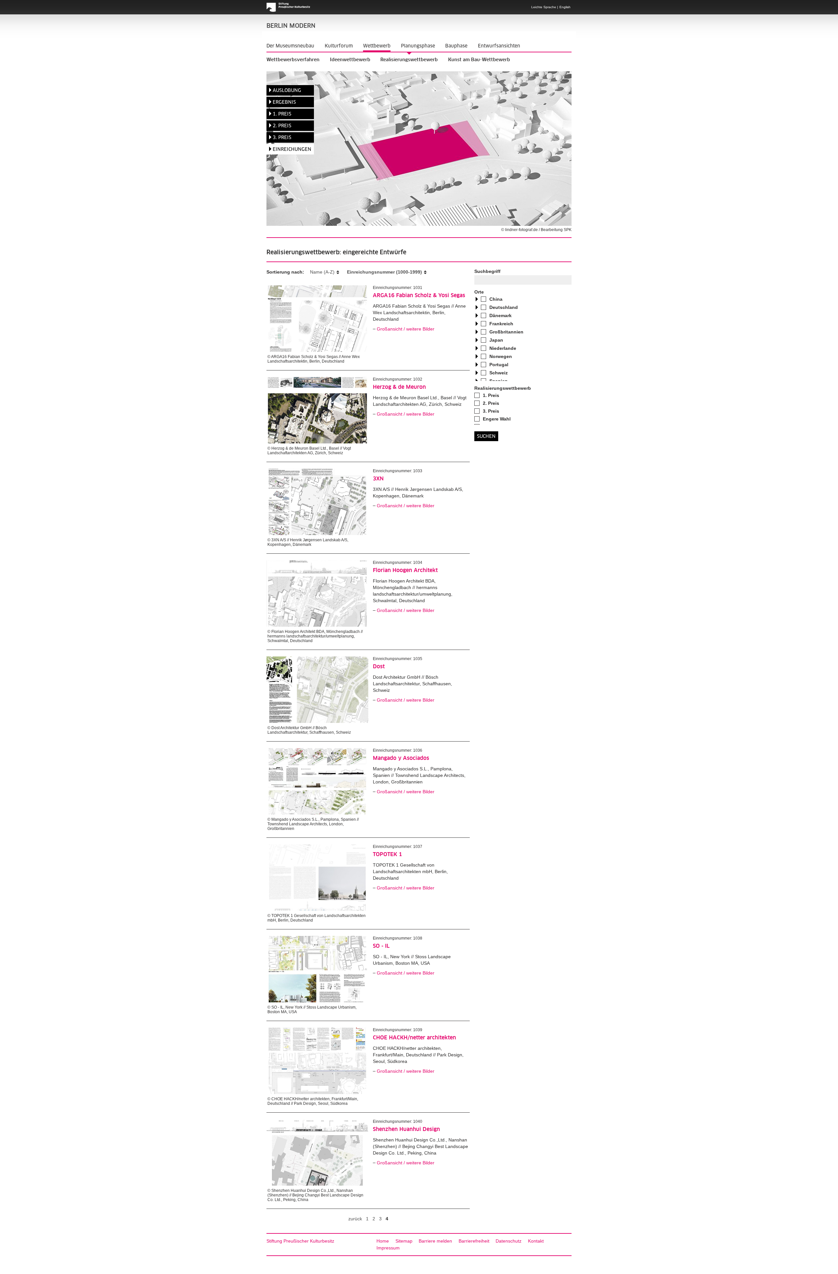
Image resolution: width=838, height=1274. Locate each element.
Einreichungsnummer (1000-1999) (384, 272)
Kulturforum (339, 46)
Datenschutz (508, 1241)
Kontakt (536, 1241)
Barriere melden (435, 1241)
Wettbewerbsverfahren (292, 60)
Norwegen (500, 356)
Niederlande (502, 348)
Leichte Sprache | (544, 7)
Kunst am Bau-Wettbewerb (479, 60)
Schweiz (498, 372)
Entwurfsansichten (499, 46)
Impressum (388, 1247)
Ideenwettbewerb (350, 60)
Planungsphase (418, 46)
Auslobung (287, 90)
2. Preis (282, 126)
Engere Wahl (497, 419)
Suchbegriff (487, 271)
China (495, 299)
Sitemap (403, 1241)
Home (382, 1241)
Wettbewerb (377, 46)
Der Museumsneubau (290, 46)
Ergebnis (284, 102)
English (565, 7)
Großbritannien (506, 331)
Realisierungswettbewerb (409, 60)
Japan (496, 340)
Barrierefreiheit (474, 1241)
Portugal (498, 364)
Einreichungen (292, 149)
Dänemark (500, 315)
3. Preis (282, 137)
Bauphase (456, 46)
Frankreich (501, 323)
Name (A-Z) (322, 272)
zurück (355, 1218)
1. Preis (282, 114)
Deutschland (503, 307)
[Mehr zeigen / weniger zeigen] (476, 299)
